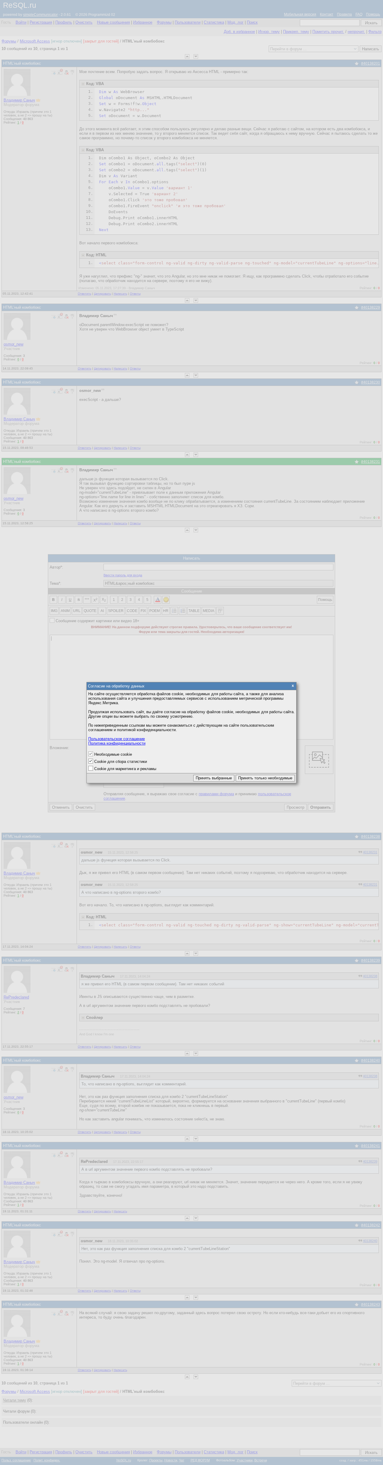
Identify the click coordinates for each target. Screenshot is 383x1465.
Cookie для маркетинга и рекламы (125, 768)
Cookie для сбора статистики (120, 761)
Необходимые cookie (113, 754)
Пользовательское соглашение (116, 739)
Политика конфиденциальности (116, 743)
